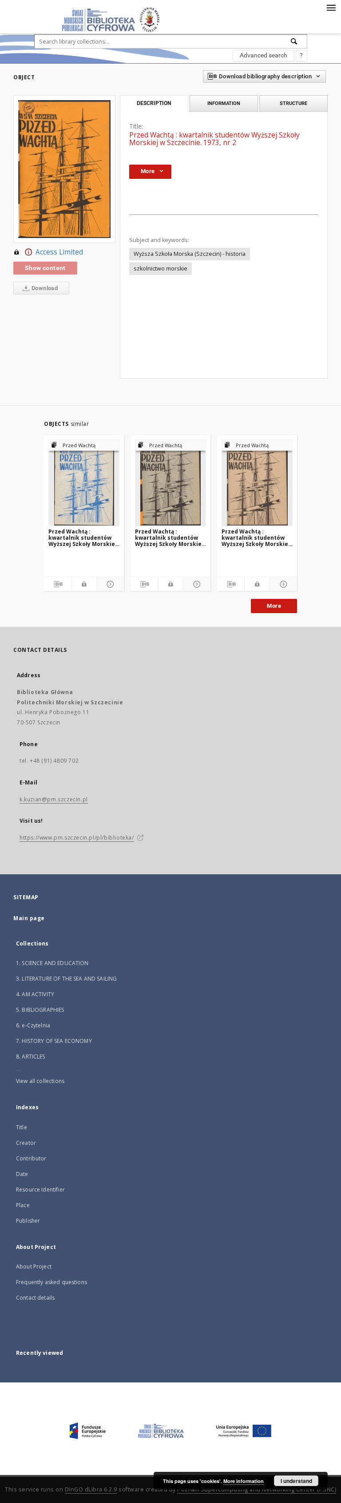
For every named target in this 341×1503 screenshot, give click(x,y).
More (274, 605)
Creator (26, 1143)
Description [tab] (154, 103)
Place (23, 1205)
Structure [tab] (293, 103)
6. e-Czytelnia (33, 1025)
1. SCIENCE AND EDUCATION (52, 963)
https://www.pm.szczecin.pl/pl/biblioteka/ (77, 837)
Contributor (31, 1158)
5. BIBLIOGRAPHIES (40, 1010)
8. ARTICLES (30, 1056)
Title (21, 1127)
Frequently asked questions (51, 1282)
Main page (29, 918)
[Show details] (109, 584)
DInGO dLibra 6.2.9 (91, 1489)
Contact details (35, 1297)
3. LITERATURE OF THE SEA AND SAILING (66, 978)
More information (243, 1481)
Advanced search (263, 55)
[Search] (294, 41)
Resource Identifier (40, 1189)
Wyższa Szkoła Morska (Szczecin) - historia (190, 254)
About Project (34, 1266)
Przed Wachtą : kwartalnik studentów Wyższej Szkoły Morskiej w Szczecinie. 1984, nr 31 (82, 538)
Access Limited (59, 252)
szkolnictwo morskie (160, 268)
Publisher (28, 1220)
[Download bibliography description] (57, 584)
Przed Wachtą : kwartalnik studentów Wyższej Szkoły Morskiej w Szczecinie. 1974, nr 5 (256, 538)
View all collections (40, 1081)
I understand (296, 1481)
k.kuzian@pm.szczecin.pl (54, 799)
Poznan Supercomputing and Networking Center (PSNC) (256, 1489)
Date (22, 1174)
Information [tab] (223, 103)
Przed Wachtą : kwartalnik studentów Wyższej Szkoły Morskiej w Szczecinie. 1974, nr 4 (169, 538)
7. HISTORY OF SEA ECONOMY (54, 1041)
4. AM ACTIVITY (35, 994)
